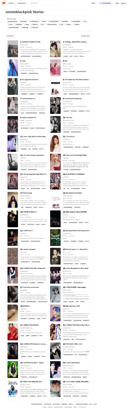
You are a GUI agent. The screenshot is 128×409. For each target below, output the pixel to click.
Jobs (90, 404)
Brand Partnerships (82, 404)
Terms (45, 407)
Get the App (56, 404)
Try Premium (106, 3)
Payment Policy (58, 407)
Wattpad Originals (36, 404)
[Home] (4, 3)
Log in (117, 3)
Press (95, 404)
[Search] (31, 3)
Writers (71, 404)
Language (64, 404)
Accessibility (68, 407)
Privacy (50, 407)
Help (75, 407)
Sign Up (123, 3)
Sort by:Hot (85, 36)
